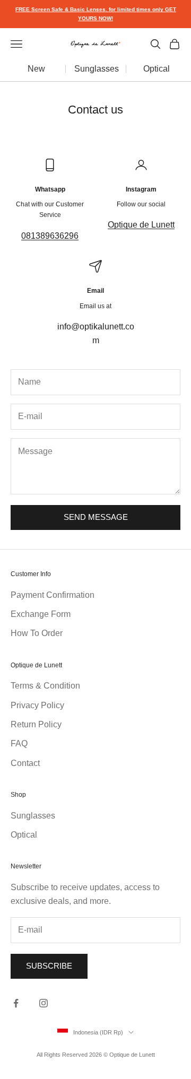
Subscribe (49, 965)
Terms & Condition (45, 685)
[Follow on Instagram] (43, 1003)
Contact (25, 763)
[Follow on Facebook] (16, 1003)
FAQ (19, 743)
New (36, 68)
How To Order (37, 633)
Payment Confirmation (52, 594)
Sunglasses (96, 68)
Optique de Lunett (141, 224)
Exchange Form (41, 614)
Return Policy (36, 724)
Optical (156, 68)
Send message (96, 516)
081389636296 (50, 235)
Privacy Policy (37, 705)
